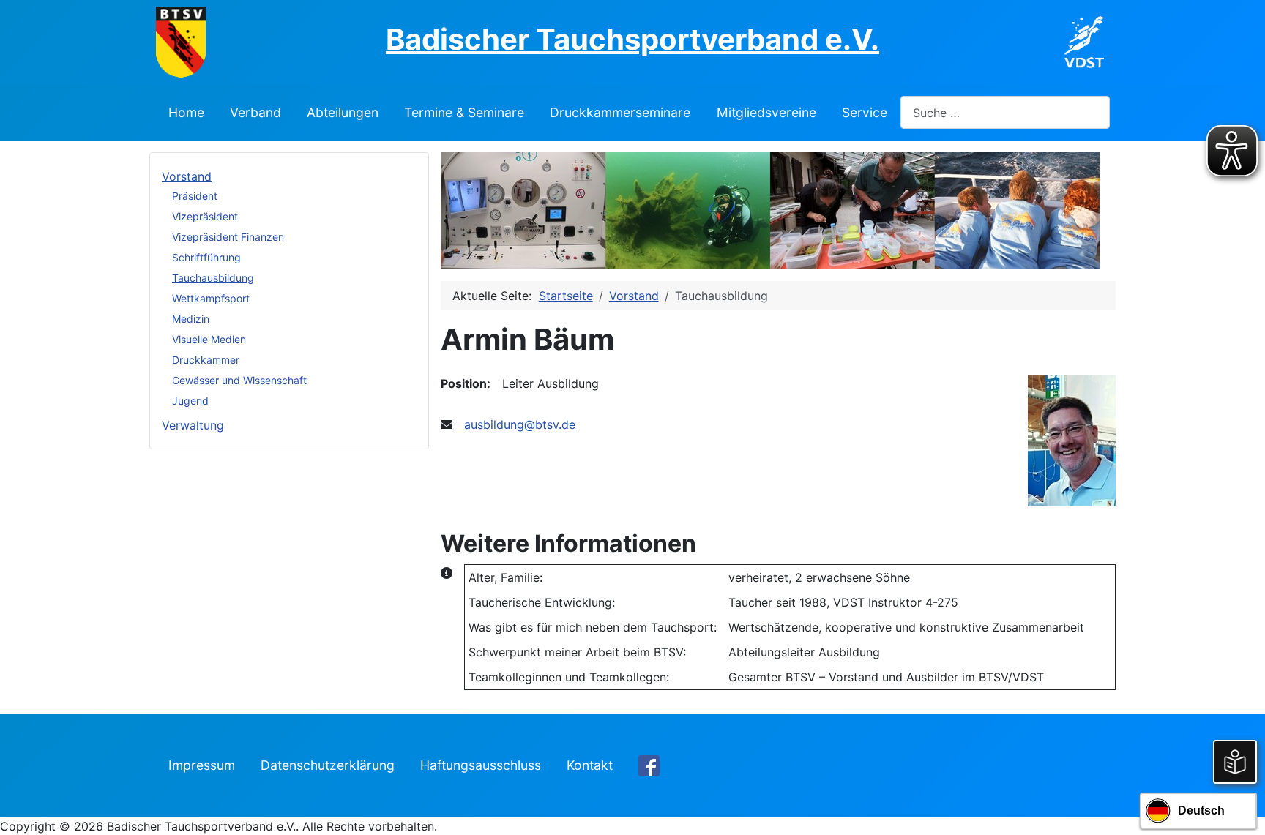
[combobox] (1005, 112)
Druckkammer (205, 359)
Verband (255, 112)
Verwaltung (193, 425)
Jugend (190, 400)
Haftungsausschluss (480, 765)
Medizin (190, 318)
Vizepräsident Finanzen (228, 237)
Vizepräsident (205, 216)
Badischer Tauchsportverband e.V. (632, 39)
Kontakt (590, 765)
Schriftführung (206, 257)
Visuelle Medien (209, 339)
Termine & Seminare (464, 112)
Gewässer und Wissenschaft (239, 380)
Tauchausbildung (213, 278)
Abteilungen (342, 112)
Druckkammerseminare (620, 112)
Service (864, 112)
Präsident (194, 196)
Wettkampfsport (211, 298)
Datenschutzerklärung (328, 765)
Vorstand (187, 176)
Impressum (201, 765)
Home (186, 112)
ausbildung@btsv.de (519, 424)
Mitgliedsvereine (766, 112)
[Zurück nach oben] (1239, 808)
